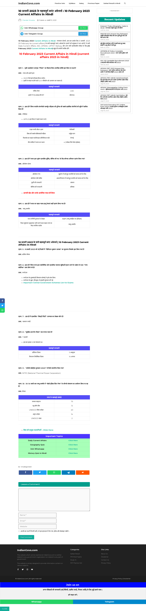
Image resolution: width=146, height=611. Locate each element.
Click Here (73, 449)
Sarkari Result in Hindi (111, 3)
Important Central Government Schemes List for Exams (48, 283)
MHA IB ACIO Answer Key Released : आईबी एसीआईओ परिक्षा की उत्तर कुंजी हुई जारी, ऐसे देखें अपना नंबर (114, 35)
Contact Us (105, 560)
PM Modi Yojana (76, 557)
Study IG (73, 560)
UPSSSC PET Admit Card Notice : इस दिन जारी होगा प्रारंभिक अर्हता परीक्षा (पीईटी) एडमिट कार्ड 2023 (114, 97)
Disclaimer (104, 557)
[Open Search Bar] (125, 3)
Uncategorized (26, 467)
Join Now (83, 28)
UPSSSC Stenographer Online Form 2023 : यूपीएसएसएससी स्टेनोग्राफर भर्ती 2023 (114, 88)
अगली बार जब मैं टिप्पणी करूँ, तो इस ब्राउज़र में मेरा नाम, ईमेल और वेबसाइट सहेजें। (45, 531)
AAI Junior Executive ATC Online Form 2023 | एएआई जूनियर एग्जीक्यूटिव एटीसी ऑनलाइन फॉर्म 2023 (114, 106)
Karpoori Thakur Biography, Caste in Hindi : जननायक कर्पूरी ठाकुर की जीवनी (114, 27)
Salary (81, 3)
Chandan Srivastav (28, 20)
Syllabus (72, 3)
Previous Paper (94, 3)
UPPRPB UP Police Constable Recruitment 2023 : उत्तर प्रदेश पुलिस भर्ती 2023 (114, 53)
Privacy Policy (106, 563)
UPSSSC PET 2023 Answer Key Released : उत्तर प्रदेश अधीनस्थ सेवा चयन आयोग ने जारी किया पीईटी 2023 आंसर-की (113, 70)
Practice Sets (60, 3)
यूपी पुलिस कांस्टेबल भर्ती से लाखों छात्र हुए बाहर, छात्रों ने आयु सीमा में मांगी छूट (113, 44)
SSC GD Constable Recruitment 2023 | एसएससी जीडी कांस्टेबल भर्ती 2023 (114, 61)
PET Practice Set (76, 563)
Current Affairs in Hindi (45, 41)
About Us (104, 554)
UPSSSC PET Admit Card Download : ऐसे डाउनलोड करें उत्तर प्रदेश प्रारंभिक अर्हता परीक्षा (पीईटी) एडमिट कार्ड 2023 (114, 79)
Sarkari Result (75, 554)
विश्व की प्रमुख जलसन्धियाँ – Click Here (38, 430)
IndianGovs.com (29, 3)
